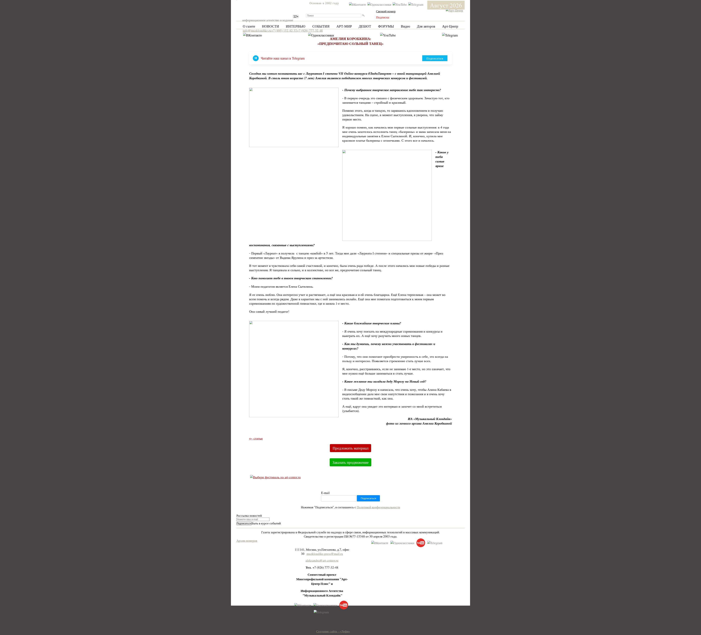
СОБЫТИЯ (321, 26)
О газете (249, 26)
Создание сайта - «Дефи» (333, 631)
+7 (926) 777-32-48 (310, 30)
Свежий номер (386, 11)
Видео (405, 26)
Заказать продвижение (350, 462)
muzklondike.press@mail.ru (325, 554)
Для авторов (426, 26)
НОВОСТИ (270, 26)
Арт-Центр (450, 26)
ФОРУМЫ (386, 26)
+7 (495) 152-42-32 (284, 30)
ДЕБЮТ (365, 26)
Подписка (382, 17)
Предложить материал (350, 448)
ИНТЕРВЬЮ (295, 26)
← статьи (256, 438)
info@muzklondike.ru (257, 30)
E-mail (325, 493)
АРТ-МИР (344, 26)
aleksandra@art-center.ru (322, 560)
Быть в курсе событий (266, 523)
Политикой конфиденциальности (378, 507)
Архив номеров (246, 540)
